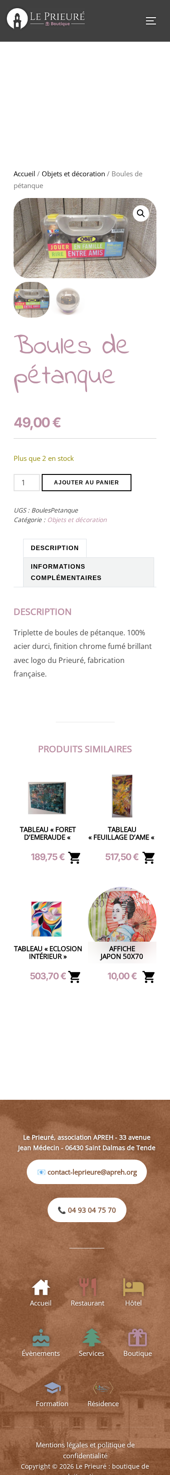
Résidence (103, 1403)
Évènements (41, 1353)
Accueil (24, 173)
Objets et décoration (73, 173)
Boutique (137, 1353)
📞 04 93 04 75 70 (87, 1209)
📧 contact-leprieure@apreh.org (87, 1171)
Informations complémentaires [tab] (66, 572)
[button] (141, 213)
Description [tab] (55, 547)
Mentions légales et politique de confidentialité (85, 1450)
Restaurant (87, 1302)
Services (91, 1353)
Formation (52, 1403)
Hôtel (133, 1302)
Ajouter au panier (86, 482)
